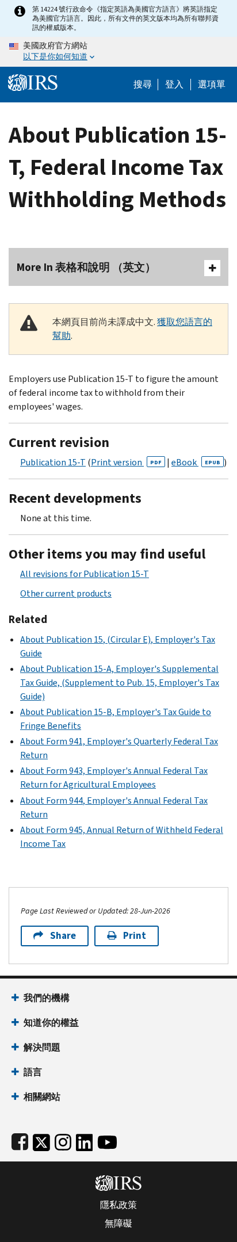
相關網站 (42, 1097)
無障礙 (118, 1223)
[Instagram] (63, 1140)
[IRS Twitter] (41, 1140)
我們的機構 (47, 998)
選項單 (211, 84)
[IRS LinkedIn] (84, 1140)
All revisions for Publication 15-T (84, 574)
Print (134, 935)
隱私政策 (118, 1205)
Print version (126, 462)
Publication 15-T (53, 462)
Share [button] (63, 935)
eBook (195, 462)
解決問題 (42, 1047)
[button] (174, 84)
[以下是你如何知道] (118, 52)
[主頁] (33, 81)
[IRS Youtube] (107, 1140)
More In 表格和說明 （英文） (86, 267)
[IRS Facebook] (20, 1140)
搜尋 (142, 84)
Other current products (66, 593)
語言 (33, 1072)
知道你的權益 (51, 1022)
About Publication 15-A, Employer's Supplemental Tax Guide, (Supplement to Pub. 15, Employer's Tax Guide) (119, 682)
